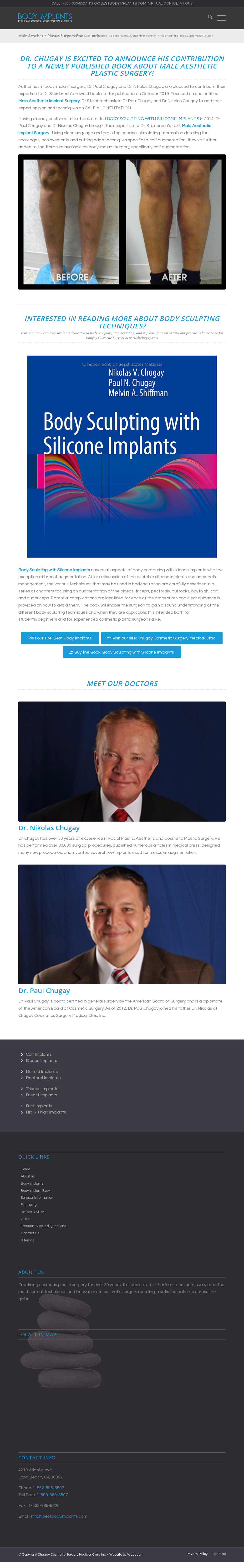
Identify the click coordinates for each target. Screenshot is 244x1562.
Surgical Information (37, 1197)
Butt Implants (39, 1106)
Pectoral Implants (43, 1078)
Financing (29, 1205)
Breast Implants (41, 1095)
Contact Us (30, 1233)
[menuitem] (208, 18)
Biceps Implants (41, 1060)
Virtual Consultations (170, 3)
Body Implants (32, 1183)
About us (28, 1176)
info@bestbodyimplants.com (117, 3)
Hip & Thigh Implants (46, 1112)
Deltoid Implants (42, 1071)
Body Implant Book (35, 1191)
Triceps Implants (42, 1089)
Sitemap (27, 1240)
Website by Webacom (126, 1554)
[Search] (208, 18)
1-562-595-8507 (48, 1488)
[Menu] (219, 18)
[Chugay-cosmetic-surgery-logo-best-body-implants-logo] (45, 18)
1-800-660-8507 (74, 3)
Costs (25, 1219)
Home (25, 1169)
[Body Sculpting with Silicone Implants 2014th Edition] (122, 456)
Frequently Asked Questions (43, 1226)
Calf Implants (39, 1054)
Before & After (32, 1212)
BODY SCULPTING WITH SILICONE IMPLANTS (153, 118)
